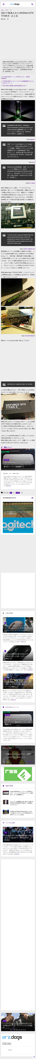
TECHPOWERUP (30, 336)
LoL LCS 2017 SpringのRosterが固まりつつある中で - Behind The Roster (18, 837)
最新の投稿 (8, 786)
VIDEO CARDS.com (29, 249)
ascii (33, 162)
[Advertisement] (18, 40)
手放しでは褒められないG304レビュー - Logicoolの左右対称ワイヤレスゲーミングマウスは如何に (18, 628)
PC (10, 10)
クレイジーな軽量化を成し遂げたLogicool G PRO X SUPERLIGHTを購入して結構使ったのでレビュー (21, 803)
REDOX (30, 762)
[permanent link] (7, 19)
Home (2, 10)
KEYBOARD (6, 459)
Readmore (8, 486)
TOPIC (7, 10)
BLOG (4, 1020)
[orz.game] (15, 5)
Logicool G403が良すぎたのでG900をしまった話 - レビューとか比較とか (18, 656)
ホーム (10, 1050)
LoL (5, 832)
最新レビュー (7, 447)
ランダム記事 (9, 823)
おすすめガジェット (11, 707)
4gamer (32, 139)
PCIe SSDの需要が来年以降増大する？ (15, 85)
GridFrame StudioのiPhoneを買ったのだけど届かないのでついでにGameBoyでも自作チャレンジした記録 (21, 813)
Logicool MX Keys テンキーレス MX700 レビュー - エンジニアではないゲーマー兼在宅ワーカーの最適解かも (18, 465)
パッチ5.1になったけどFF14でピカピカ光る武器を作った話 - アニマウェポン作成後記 (17, 1025)
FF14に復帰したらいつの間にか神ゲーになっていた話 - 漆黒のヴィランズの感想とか (18, 684)
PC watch (32, 183)
